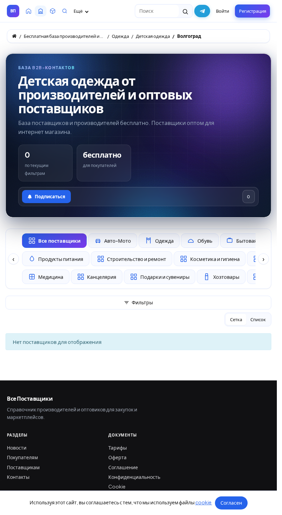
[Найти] (185, 11)
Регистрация (252, 11)
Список (258, 319)
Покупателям (22, 457)
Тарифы (117, 447)
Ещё (78, 11)
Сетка (236, 319)
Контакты (18, 477)
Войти (222, 11)
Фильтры (142, 302)
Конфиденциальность (134, 477)
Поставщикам (23, 467)
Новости (16, 447)
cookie (203, 502)
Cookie (117, 486)
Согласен (231, 503)
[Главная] (14, 36)
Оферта (117, 457)
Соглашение (123, 467)
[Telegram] (202, 11)
